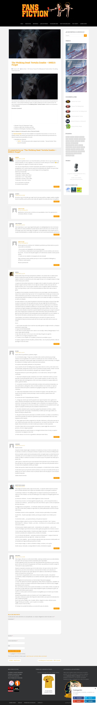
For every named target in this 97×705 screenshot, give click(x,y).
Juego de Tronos (74, 143)
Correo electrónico (12, 640)
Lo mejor (80, 145)
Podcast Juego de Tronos (77, 116)
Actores (67, 137)
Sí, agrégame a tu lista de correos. (17, 653)
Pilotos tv (68, 149)
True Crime (68, 155)
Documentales (82, 139)
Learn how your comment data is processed (36, 656)
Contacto (40, 702)
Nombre (10, 635)
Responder (56, 186)
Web (9, 645)
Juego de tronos (44, 23)
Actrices (72, 137)
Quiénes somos (83, 23)
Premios (78, 149)
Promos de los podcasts (13, 676)
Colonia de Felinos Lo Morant (73, 676)
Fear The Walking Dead (65, 23)
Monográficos (69, 147)
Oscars (78, 147)
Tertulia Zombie (69, 153)
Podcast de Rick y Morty (76, 126)
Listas (76, 145)
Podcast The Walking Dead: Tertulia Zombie (42, 69)
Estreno (67, 141)
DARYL (19, 141)
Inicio (22, 23)
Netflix (74, 147)
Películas (82, 147)
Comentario (11, 619)
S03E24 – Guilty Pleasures (15, 660)
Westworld (35, 23)
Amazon (76, 137)
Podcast (31, 69)
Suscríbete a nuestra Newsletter (15, 672)
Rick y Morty (75, 23)
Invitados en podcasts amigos (15, 674)
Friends (82, 141)
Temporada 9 (74, 151)
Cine (67, 139)
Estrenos (72, 141)
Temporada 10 (81, 151)
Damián (17, 157)
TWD (73, 155)
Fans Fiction (28, 23)
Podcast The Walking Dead (77, 106)
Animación (82, 137)
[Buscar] (85, 35)
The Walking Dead (54, 23)
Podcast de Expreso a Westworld (78, 121)
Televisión (68, 151)
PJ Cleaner (73, 149)
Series (82, 149)
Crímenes (71, 139)
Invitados (68, 143)
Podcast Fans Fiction (76, 101)
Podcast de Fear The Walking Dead (79, 111)
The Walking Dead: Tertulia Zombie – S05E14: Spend (49, 660)
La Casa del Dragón (70, 145)
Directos (76, 139)
